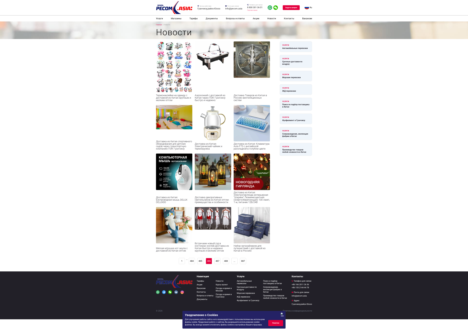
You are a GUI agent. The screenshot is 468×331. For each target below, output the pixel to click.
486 (209, 261)
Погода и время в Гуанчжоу (224, 295)
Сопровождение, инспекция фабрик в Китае (295, 135)
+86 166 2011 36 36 (300, 284)
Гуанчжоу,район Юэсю (208, 8)
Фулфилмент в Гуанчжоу (293, 120)
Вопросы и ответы (235, 18)
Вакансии (307, 18)
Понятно (275, 323)
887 (243, 261)
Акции (256, 18)
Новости (271, 18)
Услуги (159, 18)
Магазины (176, 18)
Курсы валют (222, 284)
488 (226, 261)
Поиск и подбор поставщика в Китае (272, 282)
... (187, 259)
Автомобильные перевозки (295, 48)
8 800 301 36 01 (255, 7)
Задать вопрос (291, 8)
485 (200, 261)
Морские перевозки (291, 77)
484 (192, 261)
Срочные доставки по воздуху (292, 62)
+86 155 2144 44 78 (300, 287)
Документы (212, 18)
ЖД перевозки (289, 91)
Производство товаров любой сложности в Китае (294, 151)
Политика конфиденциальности (297, 311)
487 (217, 261)
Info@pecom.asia (233, 8)
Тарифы (194, 18)
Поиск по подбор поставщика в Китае (295, 105)
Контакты (289, 18)
